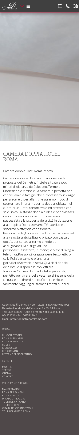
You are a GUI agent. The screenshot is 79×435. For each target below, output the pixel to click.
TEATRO (6, 370)
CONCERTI (7, 376)
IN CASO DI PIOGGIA (13, 398)
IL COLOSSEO (9, 347)
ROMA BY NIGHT (11, 395)
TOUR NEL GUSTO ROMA (16, 411)
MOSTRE (7, 366)
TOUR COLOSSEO (11, 404)
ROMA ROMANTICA (12, 341)
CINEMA (6, 373)
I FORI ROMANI (10, 351)
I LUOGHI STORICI (12, 335)
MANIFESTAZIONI (11, 389)
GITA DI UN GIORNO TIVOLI (17, 408)
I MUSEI (6, 344)
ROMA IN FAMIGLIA (12, 338)
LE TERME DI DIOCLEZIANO (17, 354)
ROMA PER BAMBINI (13, 392)
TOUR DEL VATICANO (14, 401)
